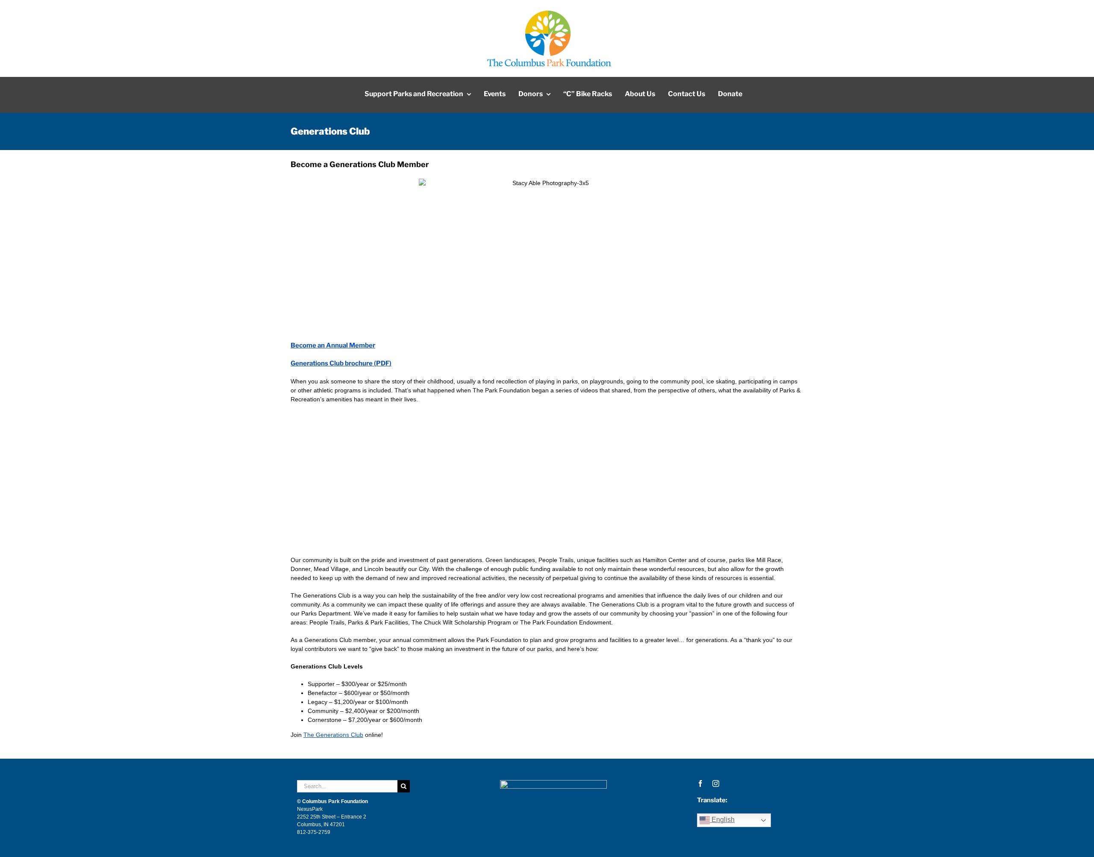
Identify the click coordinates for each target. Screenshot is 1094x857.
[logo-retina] (549, 13)
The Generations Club (333, 734)
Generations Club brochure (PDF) (341, 363)
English (722, 819)
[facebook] (700, 783)
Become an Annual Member (333, 345)
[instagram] (715, 783)
